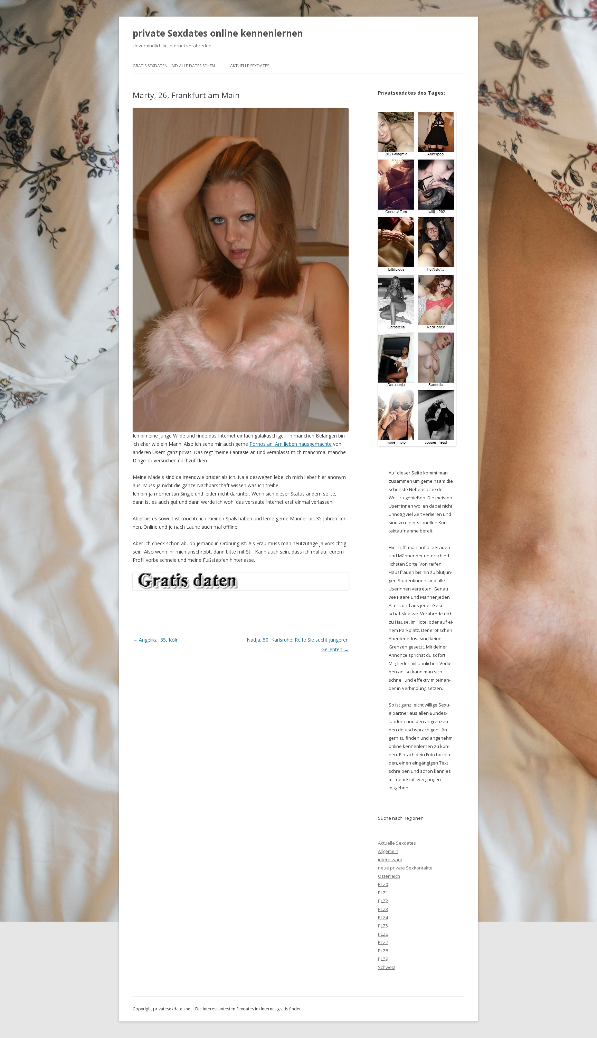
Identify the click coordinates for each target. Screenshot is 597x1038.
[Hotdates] (417, 279)
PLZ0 (383, 884)
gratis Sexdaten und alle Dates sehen (174, 66)
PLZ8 (383, 951)
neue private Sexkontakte (405, 868)
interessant (390, 859)
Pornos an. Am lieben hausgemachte (290, 444)
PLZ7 (383, 942)
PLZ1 (383, 893)
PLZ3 (383, 909)
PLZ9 (383, 959)
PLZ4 (383, 917)
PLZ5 (383, 926)
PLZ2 (383, 901)
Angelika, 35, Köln (156, 639)
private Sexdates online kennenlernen (218, 33)
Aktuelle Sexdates (249, 66)
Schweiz (386, 967)
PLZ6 (383, 934)
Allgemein (388, 851)
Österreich (389, 876)
